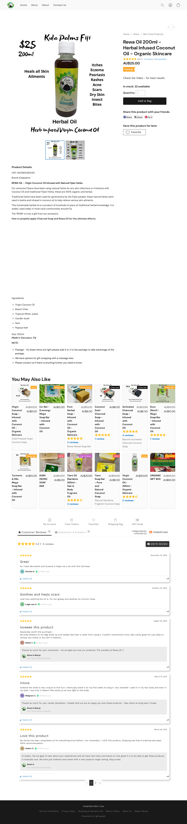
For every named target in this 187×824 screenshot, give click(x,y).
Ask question (161, 59)
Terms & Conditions (49, 811)
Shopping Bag (115, 524)
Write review (159, 544)
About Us (127, 811)
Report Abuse (141, 811)
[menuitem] (169, 27)
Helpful (25, 579)
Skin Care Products (153, 34)
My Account (49, 524)
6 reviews (148, 59)
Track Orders (72, 524)
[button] (10, 5)
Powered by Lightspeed (93, 816)
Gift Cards (137, 524)
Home (23, 5)
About (45, 5)
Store (34, 5)
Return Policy (113, 811)
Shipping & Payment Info (90, 811)
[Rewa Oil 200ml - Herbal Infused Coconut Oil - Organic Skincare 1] (75, 150)
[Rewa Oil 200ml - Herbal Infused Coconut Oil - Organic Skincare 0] (54, 150)
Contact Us (59, 5)
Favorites (93, 524)
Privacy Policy (68, 811)
